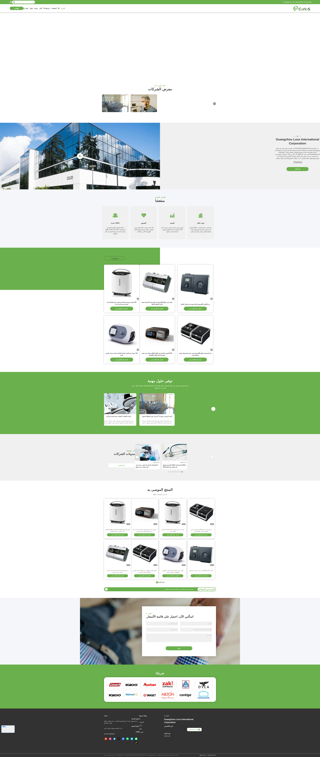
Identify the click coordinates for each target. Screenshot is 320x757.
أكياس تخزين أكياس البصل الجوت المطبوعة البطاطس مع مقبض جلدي (172, 571)
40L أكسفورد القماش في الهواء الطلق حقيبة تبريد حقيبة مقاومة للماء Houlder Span (157, 354)
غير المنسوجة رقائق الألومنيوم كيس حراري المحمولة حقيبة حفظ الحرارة (195, 354)
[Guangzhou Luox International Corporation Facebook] (123, 739)
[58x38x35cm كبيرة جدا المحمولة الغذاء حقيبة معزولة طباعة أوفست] (106, 589)
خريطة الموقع (203, 755)
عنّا (59, 8)
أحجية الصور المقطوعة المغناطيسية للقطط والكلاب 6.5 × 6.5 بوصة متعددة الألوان (117, 530)
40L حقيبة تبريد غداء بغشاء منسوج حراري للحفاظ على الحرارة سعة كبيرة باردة (122, 303)
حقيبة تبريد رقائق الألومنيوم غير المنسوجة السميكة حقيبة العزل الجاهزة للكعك (157, 303)
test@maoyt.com (193, 729)
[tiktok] (136, 743)
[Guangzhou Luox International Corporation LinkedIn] (110, 739)
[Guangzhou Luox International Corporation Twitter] (118, 739)
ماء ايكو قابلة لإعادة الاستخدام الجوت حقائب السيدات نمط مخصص (117, 571)
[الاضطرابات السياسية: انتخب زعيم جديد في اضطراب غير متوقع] (147, 460)
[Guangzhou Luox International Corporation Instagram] (114, 739)
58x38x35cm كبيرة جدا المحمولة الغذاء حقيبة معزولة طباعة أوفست (175, 589)
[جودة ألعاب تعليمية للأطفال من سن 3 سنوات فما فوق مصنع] (201, 553)
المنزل (63, 8)
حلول (31, 8)
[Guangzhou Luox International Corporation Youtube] (105, 739)
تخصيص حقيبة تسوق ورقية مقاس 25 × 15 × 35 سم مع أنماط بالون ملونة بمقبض (144, 530)
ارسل (179, 648)
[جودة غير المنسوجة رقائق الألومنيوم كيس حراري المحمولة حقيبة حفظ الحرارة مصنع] (195, 333)
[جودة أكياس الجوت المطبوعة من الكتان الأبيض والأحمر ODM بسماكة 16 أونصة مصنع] (144, 553)
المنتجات (54, 8)
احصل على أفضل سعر (195, 308)
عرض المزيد (299, 161)
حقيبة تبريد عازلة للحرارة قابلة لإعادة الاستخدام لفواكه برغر (172, 530)
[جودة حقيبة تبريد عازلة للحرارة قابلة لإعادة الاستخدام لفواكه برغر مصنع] (172, 512)
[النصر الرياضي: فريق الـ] (157, 413)
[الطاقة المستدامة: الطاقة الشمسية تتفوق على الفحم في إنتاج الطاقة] (174, 460)
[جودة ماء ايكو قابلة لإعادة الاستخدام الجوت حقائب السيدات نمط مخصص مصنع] (117, 553)
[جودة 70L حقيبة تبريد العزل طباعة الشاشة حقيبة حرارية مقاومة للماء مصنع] (121, 333)
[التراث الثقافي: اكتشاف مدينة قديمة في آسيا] (118, 413)
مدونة (36, 8)
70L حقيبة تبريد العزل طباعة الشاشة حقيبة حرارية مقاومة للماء (122, 354)
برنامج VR (47, 8)
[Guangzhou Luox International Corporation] (302, 8)
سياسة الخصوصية (211, 755)
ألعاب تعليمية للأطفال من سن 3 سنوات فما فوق (201, 570)
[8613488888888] (136, 739)
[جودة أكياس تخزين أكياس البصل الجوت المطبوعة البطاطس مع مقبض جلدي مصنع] (172, 553)
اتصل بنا (25, 8)
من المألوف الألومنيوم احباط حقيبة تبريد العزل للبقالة (195, 304)
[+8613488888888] (131, 739)
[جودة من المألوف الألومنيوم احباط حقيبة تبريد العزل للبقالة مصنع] (195, 282)
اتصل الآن (297, 169)
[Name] (14, 2)
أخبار (40, 8)
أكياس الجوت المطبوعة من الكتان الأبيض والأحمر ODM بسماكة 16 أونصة (144, 571)
